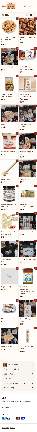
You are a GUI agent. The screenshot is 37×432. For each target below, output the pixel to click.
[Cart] (29, 6)
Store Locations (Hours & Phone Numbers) (17, 402)
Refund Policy (7, 407)
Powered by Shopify (8, 428)
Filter (7, 15)
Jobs (3, 404)
